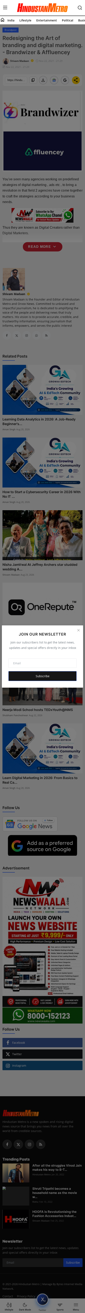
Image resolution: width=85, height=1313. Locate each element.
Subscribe (43, 676)
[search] (80, 7)
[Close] (78, 630)
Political (67, 20)
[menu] (5, 7)
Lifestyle (25, 20)
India (10, 20)
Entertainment (46, 20)
